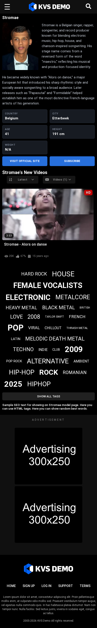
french (77, 316)
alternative (48, 361)
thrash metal (77, 328)
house (63, 274)
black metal (58, 307)
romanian (75, 372)
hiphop (39, 384)
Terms (85, 586)
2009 (74, 349)
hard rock (34, 274)
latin (15, 339)
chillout (53, 328)
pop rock (14, 361)
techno (23, 349)
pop (15, 328)
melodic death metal (55, 339)
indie (43, 349)
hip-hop (22, 372)
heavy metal (21, 307)
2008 (34, 317)
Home (11, 586)
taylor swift (54, 316)
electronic (28, 297)
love (16, 317)
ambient (81, 361)
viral (34, 327)
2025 (13, 384)
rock (48, 372)
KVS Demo (43, 620)
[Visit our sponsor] (48, 456)
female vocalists (47, 285)
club (56, 349)
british (85, 307)
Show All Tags (48, 396)
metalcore (72, 297)
